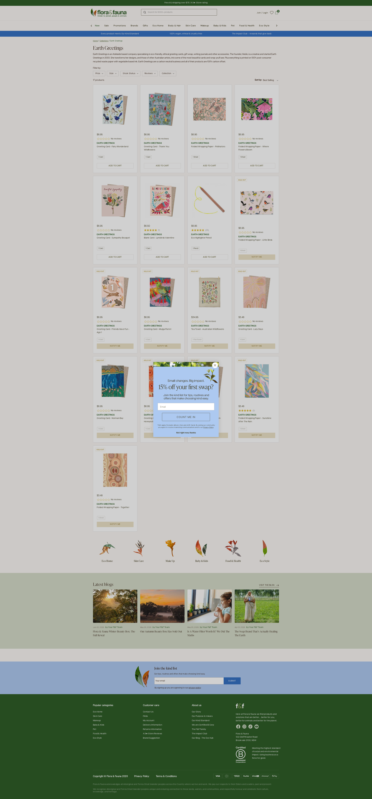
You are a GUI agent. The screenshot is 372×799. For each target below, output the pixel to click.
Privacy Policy (208, 427)
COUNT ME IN (186, 417)
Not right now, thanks (186, 432)
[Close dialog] (215, 365)
